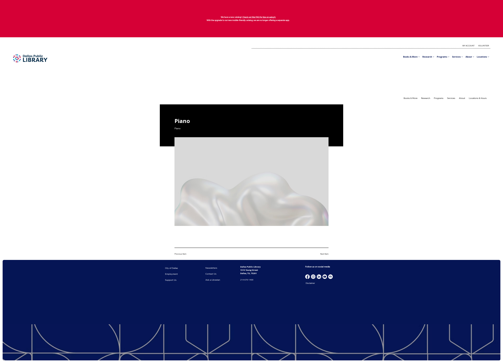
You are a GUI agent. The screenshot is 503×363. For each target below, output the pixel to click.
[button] (410, 98)
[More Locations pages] (488, 56)
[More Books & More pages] (419, 56)
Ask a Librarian (212, 279)
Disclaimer (310, 283)
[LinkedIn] (319, 276)
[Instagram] (313, 276)
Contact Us (210, 273)
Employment (171, 274)
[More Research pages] (433, 56)
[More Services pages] (462, 56)
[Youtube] (324, 276)
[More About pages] (473, 56)
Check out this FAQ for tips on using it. (259, 17)
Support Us (170, 280)
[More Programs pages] (448, 56)
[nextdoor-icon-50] (330, 276)
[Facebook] (307, 276)
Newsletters (211, 268)
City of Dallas (171, 268)
